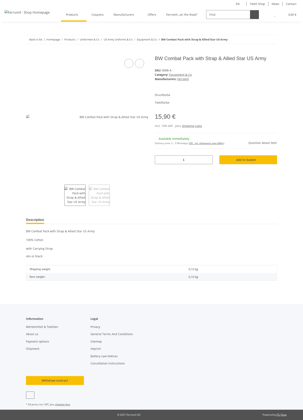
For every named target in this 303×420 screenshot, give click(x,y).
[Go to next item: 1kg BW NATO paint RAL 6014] (272, 39)
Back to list (35, 39)
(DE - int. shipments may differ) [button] (206, 143)
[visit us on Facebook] (30, 395)
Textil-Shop (257, 4)
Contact (291, 4)
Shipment (32, 349)
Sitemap (96, 341)
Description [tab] (35, 220)
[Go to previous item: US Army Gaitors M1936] (263, 39)
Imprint (95, 349)
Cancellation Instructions (107, 363)
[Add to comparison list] (128, 63)
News (275, 4)
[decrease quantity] (159, 159)
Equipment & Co (180, 75)
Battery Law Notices (104, 356)
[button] (266, 14)
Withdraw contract (55, 380)
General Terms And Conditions (111, 334)
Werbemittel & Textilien (42, 327)
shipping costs (192, 126)
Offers (152, 15)
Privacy (95, 327)
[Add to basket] (29, 53)
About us (32, 334)
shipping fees (62, 404)
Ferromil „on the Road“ (181, 15)
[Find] (254, 14)
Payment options (37, 341)
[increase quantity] (208, 159)
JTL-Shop (282, 414)
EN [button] (238, 4)
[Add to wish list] (139, 63)
